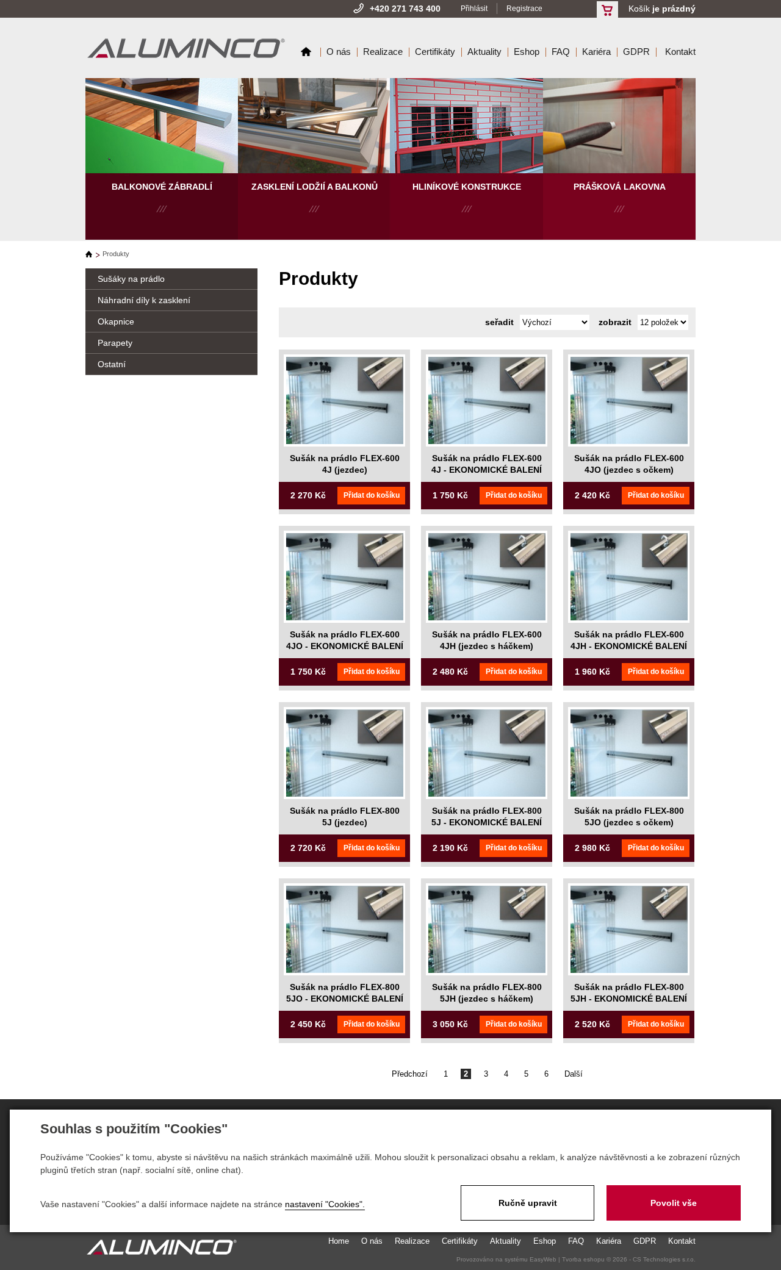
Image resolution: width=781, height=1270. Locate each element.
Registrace (524, 8)
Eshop (526, 51)
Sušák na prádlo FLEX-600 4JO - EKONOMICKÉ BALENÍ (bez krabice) (344, 646)
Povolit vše (673, 1203)
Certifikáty (435, 51)
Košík (662, 8)
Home (306, 51)
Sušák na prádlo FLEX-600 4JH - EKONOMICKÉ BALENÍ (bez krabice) (628, 646)
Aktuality (484, 51)
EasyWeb (543, 1259)
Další (573, 1073)
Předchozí (410, 1073)
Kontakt (680, 51)
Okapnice (116, 321)
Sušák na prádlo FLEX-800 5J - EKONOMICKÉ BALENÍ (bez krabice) (486, 822)
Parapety (115, 343)
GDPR (636, 51)
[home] (92, 254)
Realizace (383, 51)
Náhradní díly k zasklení (144, 300)
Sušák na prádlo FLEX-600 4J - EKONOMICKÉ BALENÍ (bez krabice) (486, 470)
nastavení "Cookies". (325, 1204)
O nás (338, 51)
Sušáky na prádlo (131, 279)
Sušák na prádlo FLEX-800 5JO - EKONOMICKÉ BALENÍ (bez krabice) (344, 999)
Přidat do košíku (372, 495)
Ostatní (112, 364)
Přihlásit (474, 8)
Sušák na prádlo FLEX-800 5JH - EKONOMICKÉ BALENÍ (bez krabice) (628, 999)
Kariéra (596, 51)
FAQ (561, 51)
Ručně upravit (527, 1203)
